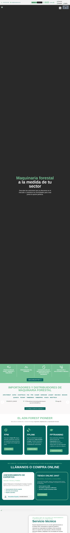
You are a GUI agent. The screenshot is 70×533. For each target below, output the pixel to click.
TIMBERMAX (30, 397)
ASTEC (14, 395)
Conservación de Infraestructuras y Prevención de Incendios (44, 372)
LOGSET (50, 395)
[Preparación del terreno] (26, 367)
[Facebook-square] (46, 2)
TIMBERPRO (39, 397)
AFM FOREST (7, 395)
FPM (32, 395)
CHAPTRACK (21, 395)
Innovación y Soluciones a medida (61, 370)
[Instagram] (44, 2)
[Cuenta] (53, 2)
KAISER (37, 395)
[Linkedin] (48, 2)
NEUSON (64, 395)
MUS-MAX (58, 395)
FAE (28, 395)
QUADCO (16, 397)
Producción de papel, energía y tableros (8, 371)
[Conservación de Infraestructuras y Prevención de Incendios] (43, 367)
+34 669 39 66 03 (18, 496)
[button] (60, 8)
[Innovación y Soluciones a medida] (61, 367)
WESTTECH (53, 397)
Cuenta (51, 2)
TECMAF (22, 397)
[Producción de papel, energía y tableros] (8, 367)
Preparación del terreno (26, 370)
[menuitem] (59, 1)
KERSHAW (44, 395)
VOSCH (46, 397)
